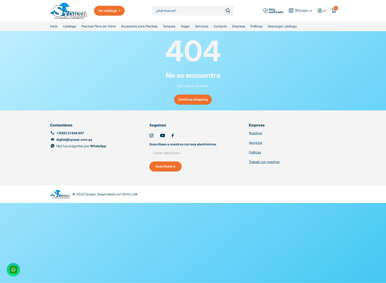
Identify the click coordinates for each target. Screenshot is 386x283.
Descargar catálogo (282, 26)
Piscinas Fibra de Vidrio (99, 26)
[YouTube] (162, 135)
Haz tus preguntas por (81, 146)
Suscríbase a (165, 166)
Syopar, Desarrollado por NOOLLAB (111, 194)
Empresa (238, 26)
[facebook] (173, 135)
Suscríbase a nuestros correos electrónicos (182, 144)
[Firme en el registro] (321, 11)
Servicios (201, 26)
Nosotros (255, 133)
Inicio (54, 26)
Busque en (228, 11)
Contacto (220, 26)
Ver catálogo (108, 10)
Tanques (169, 26)
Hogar (185, 26)
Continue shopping (193, 99)
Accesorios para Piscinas (139, 26)
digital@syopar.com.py (74, 139)
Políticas (256, 26)
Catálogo (69, 26)
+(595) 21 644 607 (70, 133)
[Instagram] (151, 136)
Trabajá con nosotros (264, 162)
